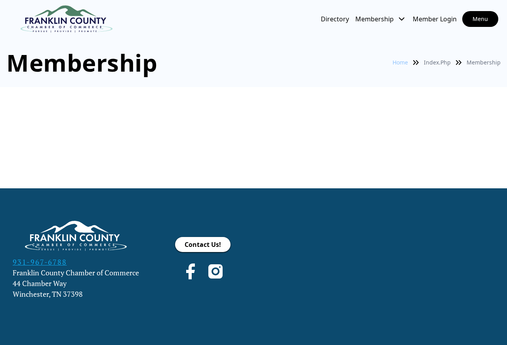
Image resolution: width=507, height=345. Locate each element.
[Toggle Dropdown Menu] (401, 19)
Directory (335, 19)
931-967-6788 (40, 262)
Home (400, 62)
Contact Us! (203, 244)
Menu (480, 19)
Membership (374, 19)
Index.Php (437, 62)
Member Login (435, 19)
